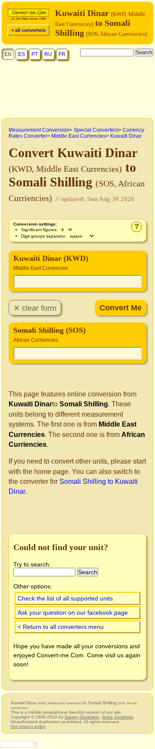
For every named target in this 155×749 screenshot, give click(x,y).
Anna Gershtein (117, 717)
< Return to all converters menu (61, 626)
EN (8, 54)
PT (34, 54)
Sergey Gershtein (82, 717)
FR (62, 54)
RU (48, 54)
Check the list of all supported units (65, 598)
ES (21, 54)
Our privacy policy (28, 726)
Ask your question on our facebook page (73, 612)
